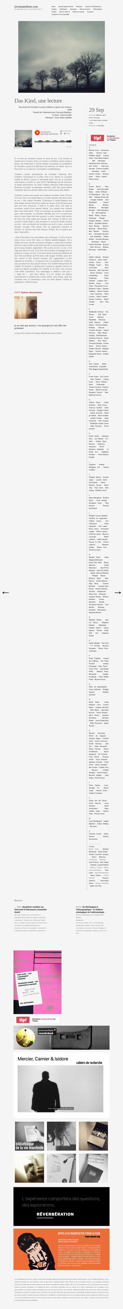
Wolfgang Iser (94, 467)
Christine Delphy (101, 325)
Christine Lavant (95, 534)
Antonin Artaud (94, 174)
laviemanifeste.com (26, 6)
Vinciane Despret (95, 330)
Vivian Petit (93, 669)
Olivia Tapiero (94, 785)
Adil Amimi (93, 166)
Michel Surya (100, 778)
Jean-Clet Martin (103, 570)
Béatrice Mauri (95, 578)
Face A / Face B (64, 12)
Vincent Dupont (101, 351)
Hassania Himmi (96, 447)
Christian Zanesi (95, 834)
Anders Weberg (103, 824)
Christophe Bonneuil (101, 234)
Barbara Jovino (101, 490)
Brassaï (106, 244)
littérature (99, 115)
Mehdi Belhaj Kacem (97, 215)
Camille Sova (104, 767)
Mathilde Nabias (95, 620)
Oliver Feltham (101, 382)
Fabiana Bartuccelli (101, 197)
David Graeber (103, 415)
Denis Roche (94, 715)
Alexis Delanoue (99, 857)
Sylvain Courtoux (95, 299)
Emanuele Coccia (101, 286)
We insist (93, 826)
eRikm (104, 364)
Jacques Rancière (102, 707)
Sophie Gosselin (96, 413)
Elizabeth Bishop (101, 223)
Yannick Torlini (101, 790)
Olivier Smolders (101, 765)
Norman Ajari (101, 153)
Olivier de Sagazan (97, 736)
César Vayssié (95, 803)
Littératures (63, 9)
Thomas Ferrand (95, 387)
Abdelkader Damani (96, 312)
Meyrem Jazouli (95, 485)
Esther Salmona (95, 744)
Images (54, 9)
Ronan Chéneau (96, 273)
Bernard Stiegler (95, 775)
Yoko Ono (105, 643)
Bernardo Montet (96, 602)
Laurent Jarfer (101, 480)
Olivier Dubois (101, 346)
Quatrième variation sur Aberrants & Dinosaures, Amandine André (30, 909)
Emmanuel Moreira (96, 605)
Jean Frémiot (93, 862)
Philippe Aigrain (95, 155)
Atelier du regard (78, 12)
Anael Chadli (102, 852)
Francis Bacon (95, 186)
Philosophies (97, 9)
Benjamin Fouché (95, 392)
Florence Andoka (102, 169)
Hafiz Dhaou (102, 333)
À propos (90, 12)
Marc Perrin (102, 666)
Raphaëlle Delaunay (97, 320)
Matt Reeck (94, 710)
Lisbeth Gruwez (96, 418)
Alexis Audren (101, 176)
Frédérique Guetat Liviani (99, 423)
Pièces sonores (85, 9)
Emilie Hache (94, 436)
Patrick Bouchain (95, 244)
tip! (97, 138)
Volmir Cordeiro (102, 296)
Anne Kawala (101, 500)
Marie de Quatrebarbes (98, 687)
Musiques (73, 9)
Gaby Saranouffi (101, 746)
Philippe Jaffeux (95, 477)
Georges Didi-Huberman (98, 335)
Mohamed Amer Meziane (98, 163)
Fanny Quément (95, 689)
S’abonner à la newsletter (60, 14)
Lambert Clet (102, 281)
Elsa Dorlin (102, 341)
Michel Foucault (101, 390)
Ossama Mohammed (97, 591)
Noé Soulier (93, 767)
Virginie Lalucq (95, 521)
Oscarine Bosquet (102, 239)
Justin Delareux (96, 317)
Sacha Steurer (102, 773)
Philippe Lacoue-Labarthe (98, 516)
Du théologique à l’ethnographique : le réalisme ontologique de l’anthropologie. (90, 909)
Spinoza (95, 770)
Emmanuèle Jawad (97, 482)
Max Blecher (94, 231)
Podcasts (79, 6)
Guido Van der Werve (98, 800)
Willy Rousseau (96, 723)
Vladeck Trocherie (95, 793)
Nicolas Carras (95, 262)
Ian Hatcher (99, 439)
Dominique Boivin (99, 242)
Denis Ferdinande (97, 384)
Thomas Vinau (99, 814)
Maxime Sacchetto (97, 733)
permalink (101, 125)
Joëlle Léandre (102, 539)
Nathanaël (102, 625)
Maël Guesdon (95, 426)
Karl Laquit (103, 526)
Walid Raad (94, 702)
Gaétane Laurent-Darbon (99, 865)
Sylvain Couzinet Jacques (99, 854)
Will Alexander (98, 161)
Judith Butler (102, 250)
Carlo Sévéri (94, 757)
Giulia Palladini (95, 658)
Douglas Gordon (103, 410)
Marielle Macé (94, 557)
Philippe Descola (96, 328)
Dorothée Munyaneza (97, 610)
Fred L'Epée (93, 364)
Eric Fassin (104, 376)
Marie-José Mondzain (97, 594)
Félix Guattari (103, 421)
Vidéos (54, 12)
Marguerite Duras (95, 354)
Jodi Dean (102, 314)
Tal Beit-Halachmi (99, 213)
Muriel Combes (103, 291)
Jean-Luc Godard (95, 408)
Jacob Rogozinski (102, 720)
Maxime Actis (94, 150)
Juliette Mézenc (102, 581)
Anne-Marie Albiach (102, 158)
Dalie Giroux (102, 405)
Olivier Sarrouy (95, 749)
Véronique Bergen (97, 218)
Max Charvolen (103, 270)
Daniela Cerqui (95, 283)
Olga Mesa (93, 583)
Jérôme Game (94, 402)
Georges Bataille (96, 200)
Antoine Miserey (101, 589)
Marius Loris (102, 547)
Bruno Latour (94, 529)
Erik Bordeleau (95, 236)
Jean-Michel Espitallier (97, 366)
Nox (96, 633)
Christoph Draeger (95, 343)
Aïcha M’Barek (101, 192)
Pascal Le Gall (95, 542)
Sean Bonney (94, 226)
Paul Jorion (99, 488)
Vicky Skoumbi (101, 759)
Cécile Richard (101, 713)
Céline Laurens (101, 531)
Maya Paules (96, 875)
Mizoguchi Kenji (95, 503)
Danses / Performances (93, 6)
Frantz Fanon (94, 376)
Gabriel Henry (101, 441)
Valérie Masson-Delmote (99, 573)
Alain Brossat (95, 247)
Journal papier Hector (65, 6)
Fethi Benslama (103, 210)
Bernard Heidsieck (97, 444)
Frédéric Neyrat (95, 628)
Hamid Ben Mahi (95, 562)
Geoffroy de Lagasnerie (98, 518)
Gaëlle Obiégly (94, 643)
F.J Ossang (95, 646)
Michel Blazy (102, 229)
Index (53, 6)
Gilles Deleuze (94, 322)
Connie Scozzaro (101, 741)
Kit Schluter (102, 754)
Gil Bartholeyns (94, 194)
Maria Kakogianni (95, 498)
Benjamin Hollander (96, 449)
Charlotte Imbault (97, 464)
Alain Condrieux (96, 294)
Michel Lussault (94, 550)
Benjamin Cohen (95, 289)
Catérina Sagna (94, 738)
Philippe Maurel (98, 576)
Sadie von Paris (95, 886)
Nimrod (99, 630)
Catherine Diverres (95, 338)
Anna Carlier (97, 120)
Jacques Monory (95, 597)
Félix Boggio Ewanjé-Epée (98, 369)
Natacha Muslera (95, 612)
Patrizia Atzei (94, 179)
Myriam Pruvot (100, 679)
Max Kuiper (104, 862)
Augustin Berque (95, 221)
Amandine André (99, 171)
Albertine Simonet (95, 762)
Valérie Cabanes (95, 257)
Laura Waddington (95, 821)
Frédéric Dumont (95, 349)
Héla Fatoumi (95, 379)
